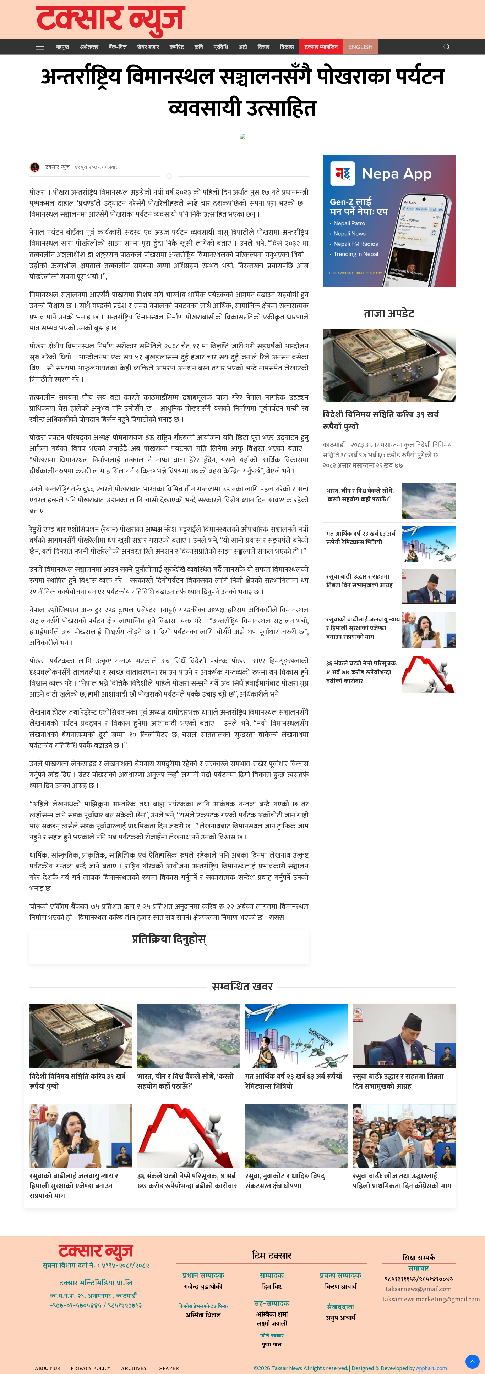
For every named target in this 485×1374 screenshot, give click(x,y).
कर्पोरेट (177, 46)
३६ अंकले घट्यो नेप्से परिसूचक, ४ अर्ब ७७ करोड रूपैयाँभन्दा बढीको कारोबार (361, 672)
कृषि (199, 46)
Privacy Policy (90, 1369)
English (360, 46)
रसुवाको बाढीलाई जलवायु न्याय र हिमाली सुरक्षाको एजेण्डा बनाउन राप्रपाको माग (363, 628)
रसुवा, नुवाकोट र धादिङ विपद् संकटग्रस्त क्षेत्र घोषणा (285, 1181)
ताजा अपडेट (389, 314)
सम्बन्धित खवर (242, 987)
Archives (133, 1369)
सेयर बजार (148, 46)
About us (47, 1369)
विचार (263, 46)
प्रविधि (221, 46)
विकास (287, 46)
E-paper (168, 1369)
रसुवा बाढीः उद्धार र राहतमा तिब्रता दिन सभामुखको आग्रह (359, 581)
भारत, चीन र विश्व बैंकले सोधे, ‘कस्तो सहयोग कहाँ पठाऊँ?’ (360, 495)
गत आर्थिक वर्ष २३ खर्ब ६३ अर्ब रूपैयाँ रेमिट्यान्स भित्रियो (360, 538)
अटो (243, 46)
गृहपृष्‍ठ (62, 46)
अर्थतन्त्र (89, 46)
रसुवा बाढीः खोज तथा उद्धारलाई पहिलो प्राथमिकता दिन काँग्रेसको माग (402, 1181)
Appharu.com (431, 1368)
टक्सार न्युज (57, 167)
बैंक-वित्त (118, 46)
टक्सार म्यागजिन (321, 46)
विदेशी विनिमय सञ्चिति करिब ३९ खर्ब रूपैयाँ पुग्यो (381, 421)
